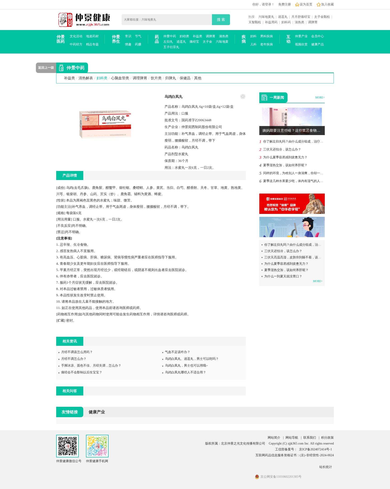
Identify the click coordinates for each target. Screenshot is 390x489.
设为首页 (306, 4)
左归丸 (168, 41)
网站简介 (274, 437)
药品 (157, 39)
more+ (320, 97)
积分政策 (327, 437)
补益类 (197, 36)
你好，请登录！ (263, 4)
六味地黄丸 (266, 17)
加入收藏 (327, 4)
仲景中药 (169, 36)
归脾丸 (170, 78)
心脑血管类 (120, 78)
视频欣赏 (301, 44)
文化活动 (76, 36)
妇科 (253, 36)
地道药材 (92, 36)
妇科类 (102, 78)
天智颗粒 (254, 22)
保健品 (185, 78)
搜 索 (221, 19)
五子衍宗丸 (171, 47)
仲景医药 (61, 39)
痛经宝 (194, 41)
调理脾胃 (140, 78)
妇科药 (286, 22)
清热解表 (86, 78)
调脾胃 (313, 22)
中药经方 (76, 44)
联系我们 (309, 437)
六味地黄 (222, 41)
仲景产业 (301, 36)
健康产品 (317, 44)
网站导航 (292, 437)
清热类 (299, 22)
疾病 (244, 39)
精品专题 (92, 44)
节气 (138, 36)
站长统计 (325, 467)
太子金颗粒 (322, 17)
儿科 (253, 44)
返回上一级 (46, 67)
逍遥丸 (283, 17)
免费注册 (284, 4)
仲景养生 (116, 39)
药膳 (138, 44)
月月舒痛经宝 (300, 17)
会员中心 (317, 36)
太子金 (207, 41)
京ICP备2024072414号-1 (315, 449)
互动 (288, 39)
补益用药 (271, 22)
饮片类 (156, 78)
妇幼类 (184, 36)
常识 (128, 36)
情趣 (128, 44)
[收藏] (243, 96)
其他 (197, 78)
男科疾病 (266, 36)
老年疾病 (266, 44)
